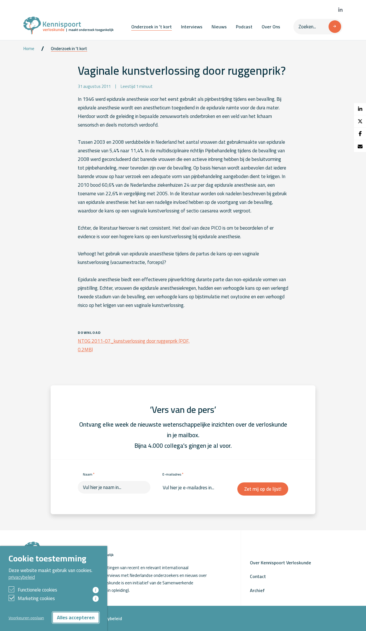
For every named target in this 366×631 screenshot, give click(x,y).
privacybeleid (22, 577)
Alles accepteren (76, 617)
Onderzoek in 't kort (69, 49)
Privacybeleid (108, 618)
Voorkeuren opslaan (26, 617)
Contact (258, 576)
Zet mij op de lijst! (262, 489)
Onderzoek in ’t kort (151, 27)
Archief (257, 590)
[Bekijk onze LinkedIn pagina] (340, 10)
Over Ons (271, 27)
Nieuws (219, 27)
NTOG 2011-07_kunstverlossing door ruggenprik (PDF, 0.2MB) (134, 345)
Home (28, 49)
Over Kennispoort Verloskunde (280, 563)
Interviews (191, 27)
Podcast (244, 27)
